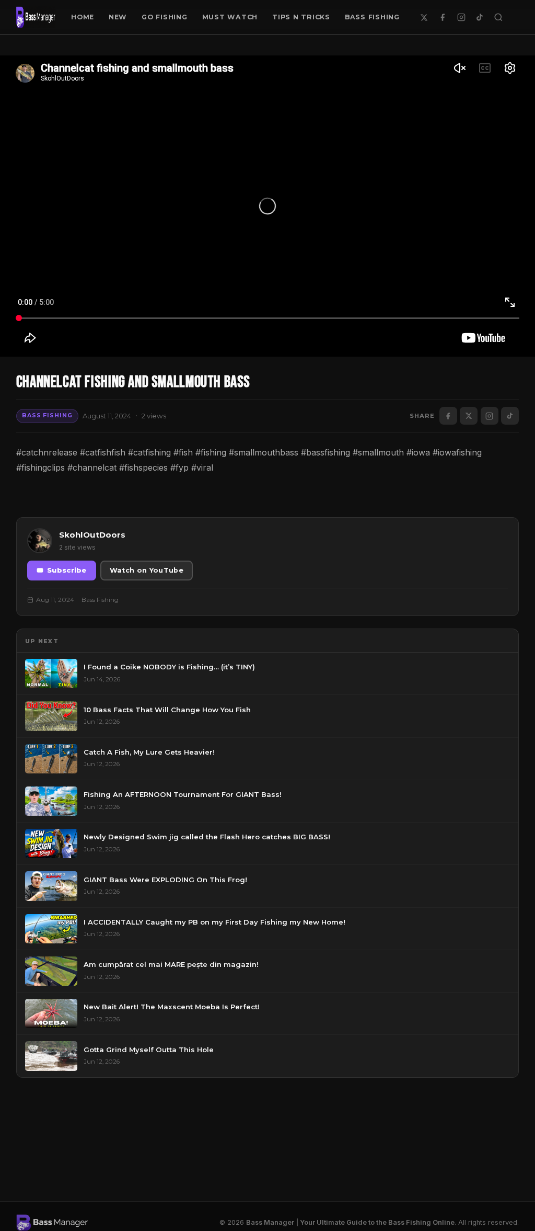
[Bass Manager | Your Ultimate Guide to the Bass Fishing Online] (36, 17)
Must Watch (230, 17)
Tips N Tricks (301, 17)
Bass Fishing (372, 17)
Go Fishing (165, 17)
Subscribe (67, 570)
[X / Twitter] (424, 17)
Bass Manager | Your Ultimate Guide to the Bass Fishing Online (350, 1222)
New (118, 17)
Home (82, 17)
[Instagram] (461, 17)
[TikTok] (480, 17)
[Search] (498, 17)
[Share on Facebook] (448, 416)
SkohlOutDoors (92, 535)
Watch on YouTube (146, 570)
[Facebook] (442, 17)
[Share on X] (469, 416)
